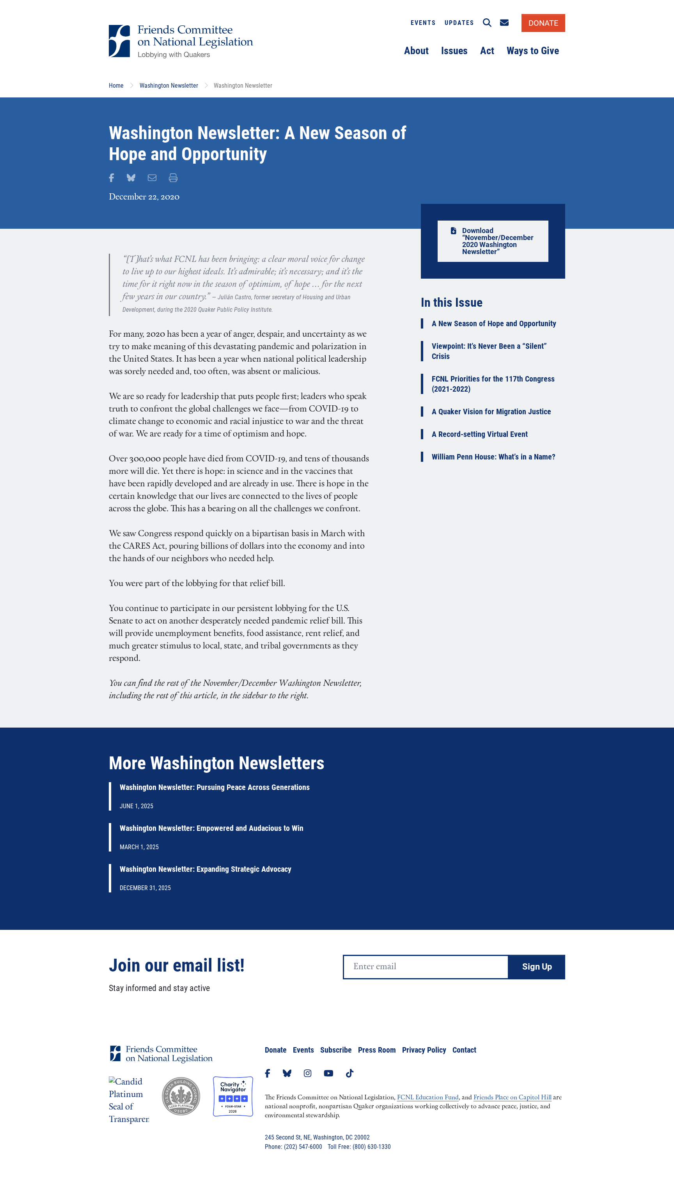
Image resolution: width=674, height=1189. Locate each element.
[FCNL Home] (161, 1060)
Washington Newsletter (169, 85)
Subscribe (336, 1050)
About (416, 51)
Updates (459, 23)
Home (116, 85)
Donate (276, 1050)
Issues (454, 51)
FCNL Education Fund (428, 1098)
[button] (487, 23)
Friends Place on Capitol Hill (513, 1098)
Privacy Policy (424, 1050)
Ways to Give (533, 51)
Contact (464, 1050)
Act (487, 51)
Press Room (377, 1050)
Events (423, 23)
